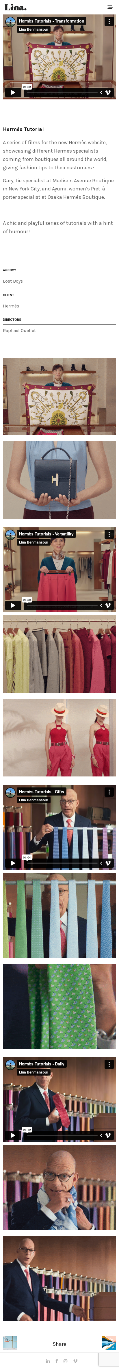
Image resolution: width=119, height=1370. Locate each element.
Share (59, 1344)
